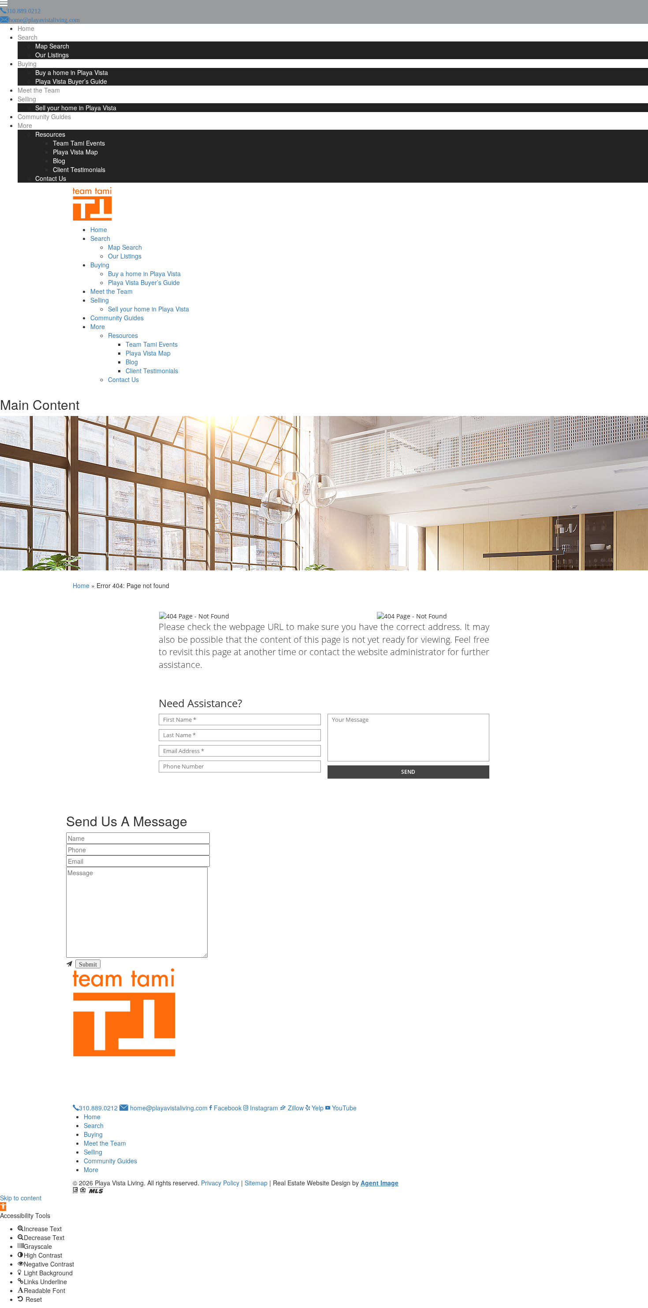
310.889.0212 (98, 1107)
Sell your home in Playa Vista (75, 107)
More (25, 125)
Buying (27, 63)
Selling (27, 98)
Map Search (52, 45)
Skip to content (20, 1197)
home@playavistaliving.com (168, 1107)
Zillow (295, 1107)
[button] (3, 1206)
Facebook (227, 1107)
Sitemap (256, 1182)
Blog (59, 160)
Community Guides (44, 116)
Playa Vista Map (75, 151)
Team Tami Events (79, 143)
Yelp (317, 1107)
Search (27, 37)
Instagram (263, 1107)
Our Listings (52, 54)
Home (26, 28)
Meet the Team (39, 90)
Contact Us (50, 178)
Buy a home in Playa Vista (71, 72)
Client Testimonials (79, 169)
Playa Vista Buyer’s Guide (71, 81)
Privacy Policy (220, 1182)
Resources (50, 134)
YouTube (343, 1107)
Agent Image (379, 1182)
